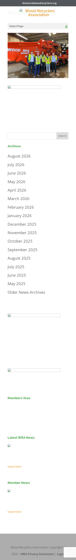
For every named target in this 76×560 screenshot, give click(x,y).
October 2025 (20, 241)
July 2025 (16, 266)
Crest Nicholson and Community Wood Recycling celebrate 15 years (37, 505)
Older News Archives (26, 292)
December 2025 (22, 224)
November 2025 (22, 232)
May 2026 (16, 181)
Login (61, 554)
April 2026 (17, 190)
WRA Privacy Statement (37, 554)
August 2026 (19, 156)
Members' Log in (23, 407)
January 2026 (20, 215)
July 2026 (16, 164)
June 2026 (17, 173)
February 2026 (21, 207)
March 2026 (19, 198)
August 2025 (19, 258)
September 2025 (22, 249)
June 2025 (17, 275)
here (61, 427)
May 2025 (16, 283)
